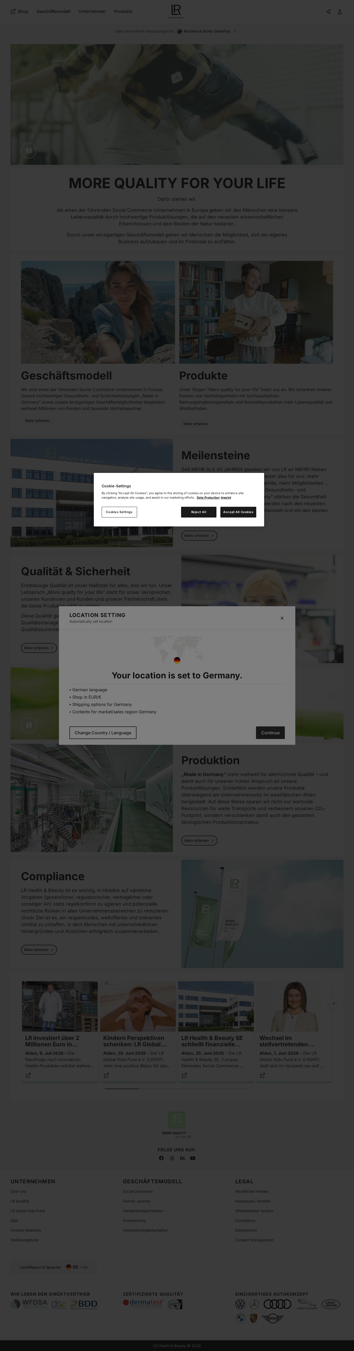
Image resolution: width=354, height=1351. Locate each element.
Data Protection (208, 497)
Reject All (198, 512)
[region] (179, 500)
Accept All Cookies (238, 512)
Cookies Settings (119, 512)
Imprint (226, 497)
